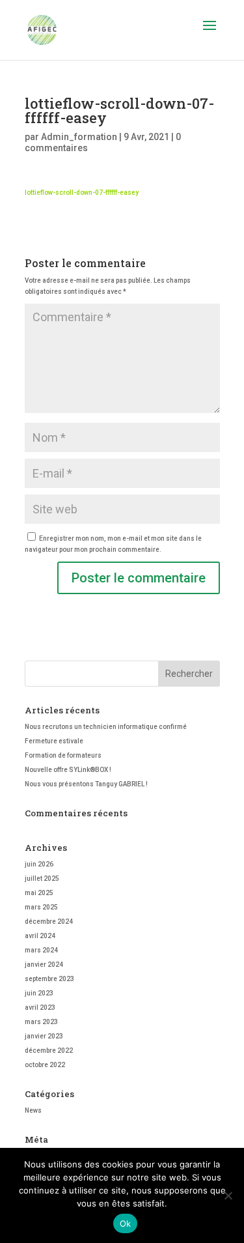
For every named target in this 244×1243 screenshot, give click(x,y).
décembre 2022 (49, 1050)
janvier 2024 (44, 964)
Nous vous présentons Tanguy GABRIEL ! (86, 784)
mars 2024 (41, 950)
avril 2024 (40, 935)
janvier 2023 (44, 1036)
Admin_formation (79, 137)
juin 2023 (39, 993)
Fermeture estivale (54, 741)
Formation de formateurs (63, 755)
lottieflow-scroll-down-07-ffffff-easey (82, 192)
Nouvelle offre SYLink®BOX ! (68, 769)
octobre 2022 (45, 1064)
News (33, 1110)
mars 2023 (41, 1021)
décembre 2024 (49, 921)
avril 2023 (40, 1007)
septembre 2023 (49, 978)
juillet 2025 (42, 878)
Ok (125, 1223)
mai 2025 (39, 892)
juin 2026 (39, 864)
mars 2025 (41, 907)
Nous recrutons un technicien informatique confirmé (106, 726)
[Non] (227, 1195)
